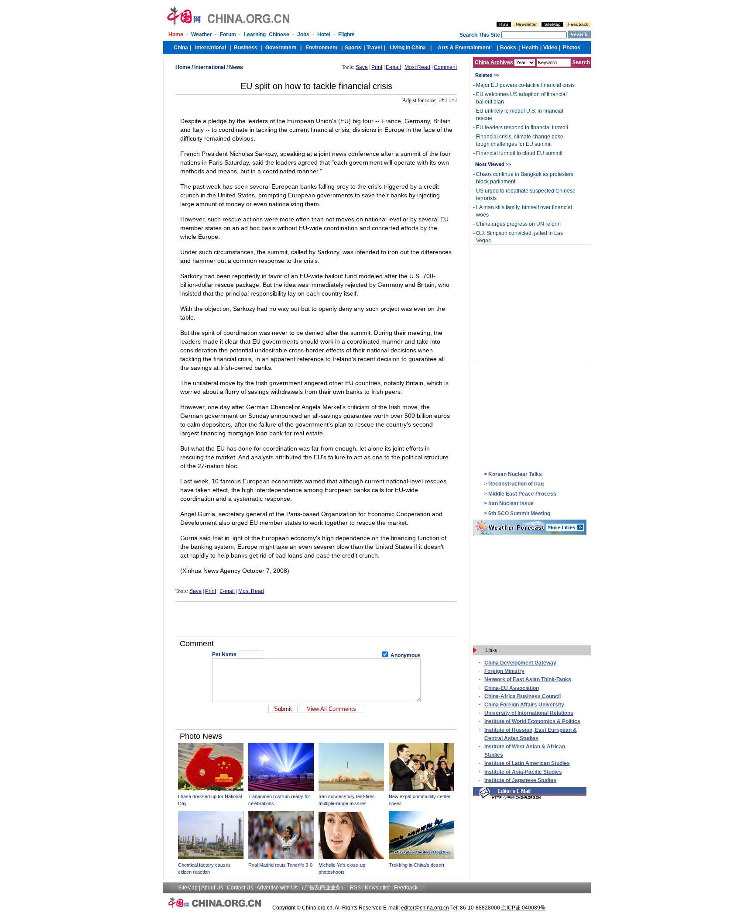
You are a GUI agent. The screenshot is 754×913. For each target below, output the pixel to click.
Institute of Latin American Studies (527, 763)
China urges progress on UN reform (518, 224)
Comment (445, 67)
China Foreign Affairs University (524, 705)
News (236, 67)
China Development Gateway (520, 663)
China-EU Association (511, 688)
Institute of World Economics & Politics (532, 721)
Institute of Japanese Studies (520, 780)
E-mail (393, 67)
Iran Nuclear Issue (511, 503)
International (209, 67)
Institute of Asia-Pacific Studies (523, 772)
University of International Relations (528, 713)
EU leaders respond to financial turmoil (522, 127)
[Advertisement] (316, 619)
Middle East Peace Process (522, 494)
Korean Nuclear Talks (515, 474)
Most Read (417, 67)
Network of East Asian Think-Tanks (527, 679)
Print (376, 67)
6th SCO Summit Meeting (519, 513)
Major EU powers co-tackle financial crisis (525, 85)
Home (182, 67)
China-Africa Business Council (522, 696)
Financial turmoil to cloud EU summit (519, 153)
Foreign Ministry (504, 671)
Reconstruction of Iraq (516, 484)
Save (362, 67)
